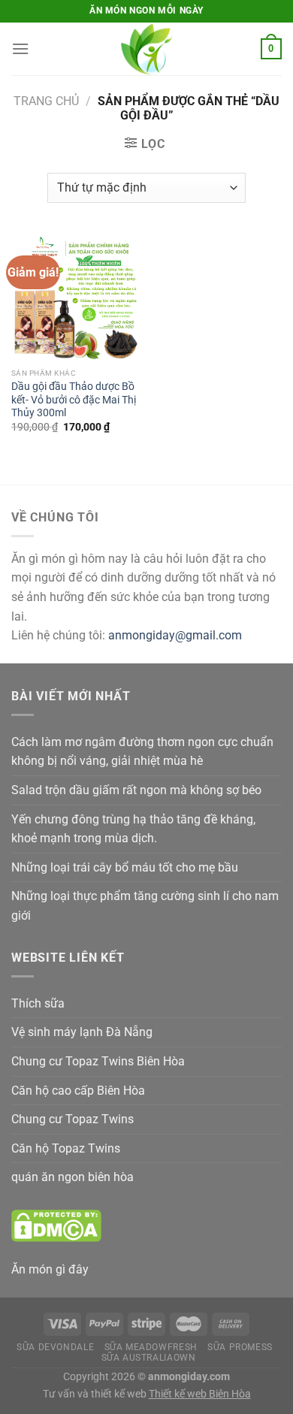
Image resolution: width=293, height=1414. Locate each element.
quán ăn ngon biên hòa (72, 1177)
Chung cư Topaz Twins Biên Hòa (98, 1061)
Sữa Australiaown (148, 1357)
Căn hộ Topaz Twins (65, 1148)
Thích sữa (38, 1003)
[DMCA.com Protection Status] (56, 1225)
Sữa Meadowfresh (151, 1347)
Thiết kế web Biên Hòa (200, 1394)
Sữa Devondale (55, 1347)
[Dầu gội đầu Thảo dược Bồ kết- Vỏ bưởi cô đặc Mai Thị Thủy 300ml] (75, 297)
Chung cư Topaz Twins (72, 1119)
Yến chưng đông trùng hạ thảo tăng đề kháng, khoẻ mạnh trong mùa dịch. (133, 829)
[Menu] (20, 48)
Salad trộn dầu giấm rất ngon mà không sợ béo (136, 790)
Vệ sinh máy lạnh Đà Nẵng (82, 1032)
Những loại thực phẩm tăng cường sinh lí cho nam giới (145, 906)
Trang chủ (46, 101)
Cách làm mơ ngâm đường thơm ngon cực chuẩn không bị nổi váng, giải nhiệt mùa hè (142, 752)
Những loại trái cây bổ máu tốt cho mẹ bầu (124, 867)
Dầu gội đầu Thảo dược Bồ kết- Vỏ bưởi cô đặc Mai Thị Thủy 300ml (73, 399)
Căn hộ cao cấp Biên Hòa (78, 1090)
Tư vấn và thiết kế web (96, 1394)
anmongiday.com (189, 1376)
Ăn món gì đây (50, 1269)
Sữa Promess (240, 1347)
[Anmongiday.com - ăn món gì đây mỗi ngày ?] (146, 49)
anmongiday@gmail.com (175, 635)
